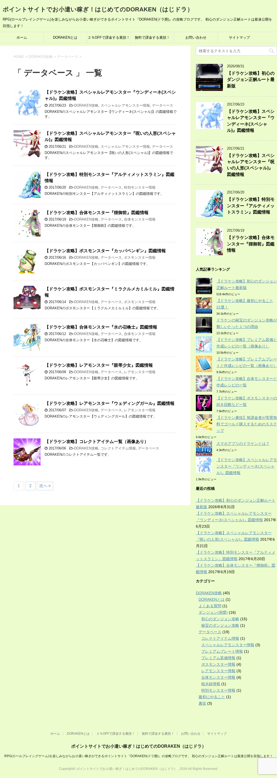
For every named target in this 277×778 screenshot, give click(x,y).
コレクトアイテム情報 (118, 448)
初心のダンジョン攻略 (220, 619)
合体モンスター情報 (140, 219)
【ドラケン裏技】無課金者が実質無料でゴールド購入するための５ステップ (246, 424)
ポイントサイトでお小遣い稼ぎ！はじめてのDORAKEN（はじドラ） (98, 9)
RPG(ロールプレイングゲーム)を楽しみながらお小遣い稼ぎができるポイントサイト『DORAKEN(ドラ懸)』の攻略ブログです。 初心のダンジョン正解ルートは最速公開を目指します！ (138, 756)
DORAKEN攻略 (86, 105)
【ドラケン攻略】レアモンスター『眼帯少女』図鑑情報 (99, 365)
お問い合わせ (195, 37)
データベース (162, 105)
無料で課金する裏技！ (152, 37)
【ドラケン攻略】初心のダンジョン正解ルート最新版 (251, 79)
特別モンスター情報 (140, 187)
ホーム (22, 37)
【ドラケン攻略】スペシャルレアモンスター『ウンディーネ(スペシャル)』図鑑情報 (251, 121)
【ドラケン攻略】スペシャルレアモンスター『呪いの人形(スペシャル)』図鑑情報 (251, 165)
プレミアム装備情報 (218, 658)
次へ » (45, 485)
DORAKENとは (65, 37)
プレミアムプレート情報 (222, 651)
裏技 (202, 703)
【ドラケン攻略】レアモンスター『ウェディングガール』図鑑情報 (109, 403)
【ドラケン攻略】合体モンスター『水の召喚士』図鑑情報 (101, 327)
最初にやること (212, 697)
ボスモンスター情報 (140, 257)
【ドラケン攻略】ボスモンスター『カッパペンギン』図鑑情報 (105, 250)
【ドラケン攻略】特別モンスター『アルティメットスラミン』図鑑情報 (251, 205)
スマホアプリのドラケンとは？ (242, 443)
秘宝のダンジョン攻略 (220, 625)
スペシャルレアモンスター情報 (125, 105)
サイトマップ (239, 37)
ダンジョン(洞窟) (213, 612)
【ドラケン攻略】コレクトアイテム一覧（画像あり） (97, 441)
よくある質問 (210, 606)
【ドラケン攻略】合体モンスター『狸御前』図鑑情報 (97, 212)
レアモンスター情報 (140, 372)
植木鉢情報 (210, 684)
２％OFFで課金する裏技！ (109, 37)
